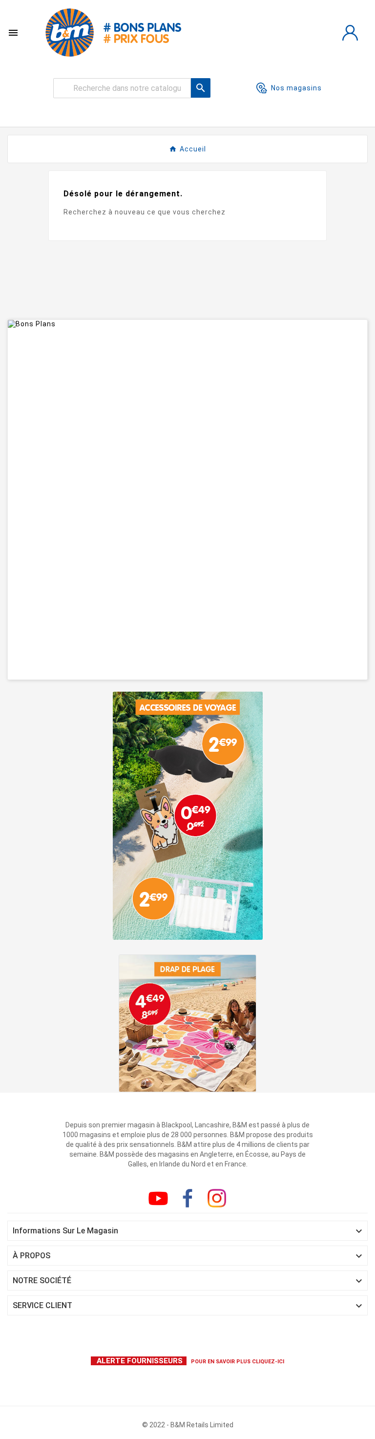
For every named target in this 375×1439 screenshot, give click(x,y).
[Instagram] (217, 1198)
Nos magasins (296, 88)
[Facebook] (187, 1198)
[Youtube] (158, 1198)
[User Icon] (350, 33)
